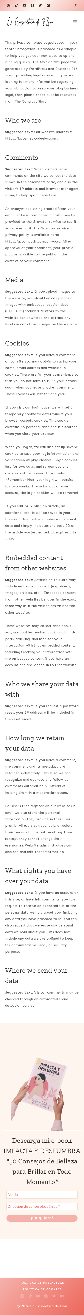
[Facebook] (32, 5)
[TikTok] (16, 5)
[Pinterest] (48, 5)
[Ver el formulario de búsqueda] (76, 5)
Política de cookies (42, 1289)
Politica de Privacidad (42, 1282)
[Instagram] (8, 5)
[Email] (61, 1296)
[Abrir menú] (75, 21)
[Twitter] (40, 5)
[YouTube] (24, 5)
